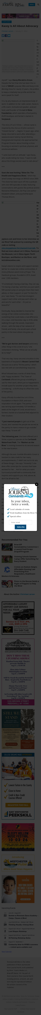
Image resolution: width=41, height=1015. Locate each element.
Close (36, 484)
